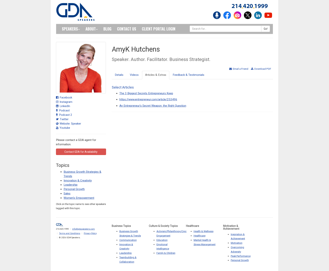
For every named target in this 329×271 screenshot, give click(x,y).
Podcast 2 (65, 115)
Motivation (236, 242)
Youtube (64, 128)
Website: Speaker (70, 123)
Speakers (70, 29)
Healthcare (199, 235)
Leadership (70, 184)
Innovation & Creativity (78, 180)
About (90, 29)
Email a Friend (240, 68)
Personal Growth (74, 189)
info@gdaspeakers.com (83, 229)
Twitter (64, 119)
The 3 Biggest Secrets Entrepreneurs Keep (146, 93)
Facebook (65, 97)
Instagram (65, 102)
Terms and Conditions (69, 233)
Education (162, 240)
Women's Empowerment (79, 198)
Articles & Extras (155, 75)
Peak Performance (241, 256)
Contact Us (126, 29)
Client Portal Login (158, 29)
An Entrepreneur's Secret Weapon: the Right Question (152, 105)
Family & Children (166, 253)
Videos (134, 75)
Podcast (64, 110)
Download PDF (262, 68)
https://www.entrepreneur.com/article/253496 (148, 99)
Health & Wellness (203, 231)
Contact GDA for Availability (80, 151)
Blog (107, 29)
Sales (67, 193)
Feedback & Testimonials (188, 75)
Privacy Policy (90, 233)
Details (119, 75)
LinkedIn (64, 106)
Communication (128, 240)
